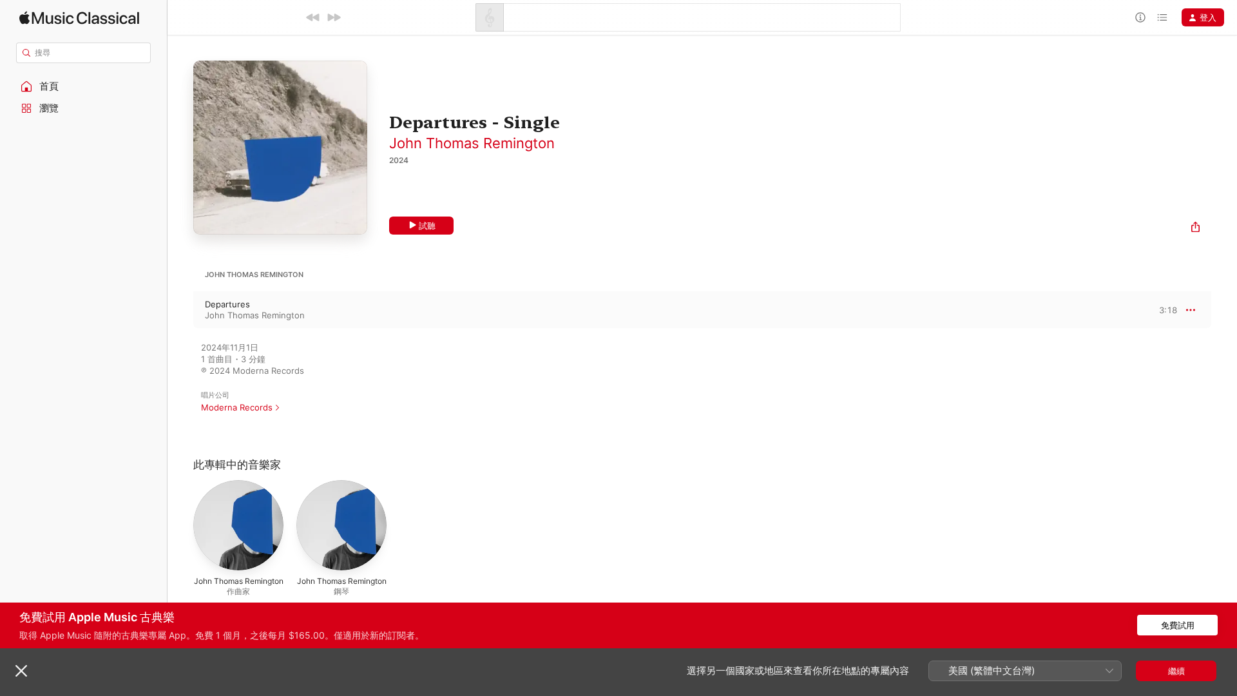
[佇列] (1162, 17)
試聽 (427, 225)
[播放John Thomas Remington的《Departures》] (180, 310)
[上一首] (313, 17)
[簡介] (1140, 17)
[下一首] (333, 17)
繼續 (1176, 671)
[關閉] (21, 671)
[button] (84, 86)
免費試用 (1177, 625)
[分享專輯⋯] (1195, 228)
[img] (79, 17)
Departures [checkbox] (227, 304)
